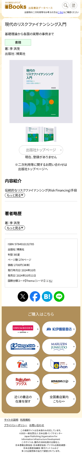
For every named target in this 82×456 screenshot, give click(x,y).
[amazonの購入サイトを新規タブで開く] (59, 382)
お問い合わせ (36, 425)
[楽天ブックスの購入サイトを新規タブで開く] (23, 382)
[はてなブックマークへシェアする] (47, 296)
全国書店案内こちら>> (59, 399)
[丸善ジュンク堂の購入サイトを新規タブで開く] (59, 347)
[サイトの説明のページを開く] (73, 5)
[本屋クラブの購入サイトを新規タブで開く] (23, 347)
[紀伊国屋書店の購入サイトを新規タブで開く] (59, 329)
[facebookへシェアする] (35, 296)
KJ (50, 281)
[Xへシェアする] (23, 296)
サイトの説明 (11, 419)
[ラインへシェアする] (59, 296)
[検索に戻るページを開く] (65, 5)
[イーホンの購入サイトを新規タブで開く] (59, 364)
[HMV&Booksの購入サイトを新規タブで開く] (23, 329)
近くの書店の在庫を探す (23, 399)
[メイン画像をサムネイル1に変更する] (33, 134)
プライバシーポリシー (15, 425)
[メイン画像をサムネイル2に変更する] (48, 134)
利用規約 (25, 419)
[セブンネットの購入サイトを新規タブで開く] (23, 364)
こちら (60, 12)
